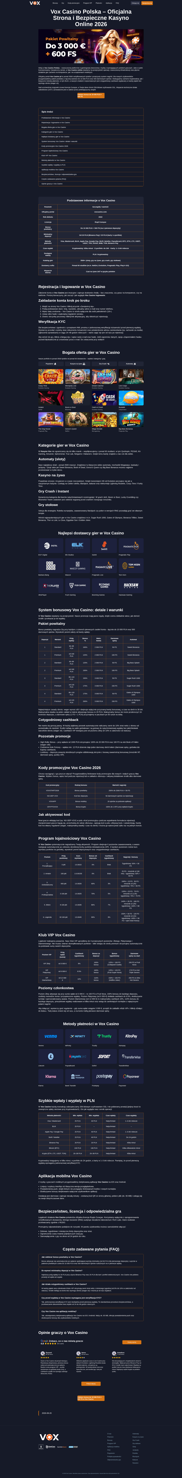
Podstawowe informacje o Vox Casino (56, 118)
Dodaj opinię (132, 1342)
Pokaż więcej (91, 1384)
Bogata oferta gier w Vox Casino (54, 127)
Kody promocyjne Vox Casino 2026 (55, 146)
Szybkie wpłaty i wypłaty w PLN (53, 165)
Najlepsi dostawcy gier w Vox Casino (55, 137)
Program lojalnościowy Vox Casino (55, 151)
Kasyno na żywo (76, 364)
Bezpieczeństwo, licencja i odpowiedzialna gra (59, 174)
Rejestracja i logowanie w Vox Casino (56, 123)
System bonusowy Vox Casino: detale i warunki (59, 141)
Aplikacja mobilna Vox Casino (53, 170)
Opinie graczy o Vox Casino (52, 184)
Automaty (129, 364)
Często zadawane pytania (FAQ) (54, 179)
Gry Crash (102, 364)
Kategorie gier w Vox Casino (52, 132)
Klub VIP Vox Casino (49, 155)
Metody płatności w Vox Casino (53, 160)
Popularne (49, 364)
